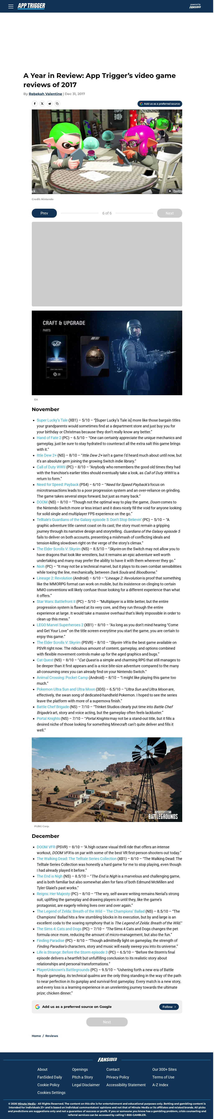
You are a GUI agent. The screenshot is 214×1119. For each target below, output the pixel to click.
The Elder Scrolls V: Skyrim (59, 549)
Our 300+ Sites (164, 1069)
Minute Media (27, 1103)
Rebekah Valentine (45, 94)
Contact (113, 1069)
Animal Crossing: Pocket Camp (62, 677)
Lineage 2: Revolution (54, 578)
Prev (44, 213)
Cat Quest (45, 660)
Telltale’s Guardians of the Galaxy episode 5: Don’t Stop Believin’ (89, 519)
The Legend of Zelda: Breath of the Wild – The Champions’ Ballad (91, 911)
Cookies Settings (51, 1092)
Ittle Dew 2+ (47, 455)
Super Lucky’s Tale (52, 420)
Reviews (51, 1036)
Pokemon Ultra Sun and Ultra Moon (66, 689)
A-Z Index (160, 1085)
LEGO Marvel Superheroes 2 (60, 625)
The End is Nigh (49, 876)
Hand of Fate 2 (49, 438)
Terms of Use (163, 1077)
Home (36, 1036)
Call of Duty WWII (51, 467)
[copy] (57, 104)
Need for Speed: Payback (58, 484)
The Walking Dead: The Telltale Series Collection (77, 858)
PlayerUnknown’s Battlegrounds (63, 970)
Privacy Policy (117, 1077)
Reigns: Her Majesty (53, 894)
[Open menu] (10, 6)
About (42, 1069)
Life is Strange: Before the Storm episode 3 (72, 952)
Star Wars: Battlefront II (56, 601)
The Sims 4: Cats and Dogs (59, 929)
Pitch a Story (82, 1077)
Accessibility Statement (126, 1085)
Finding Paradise (51, 940)
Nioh (41, 566)
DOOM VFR (46, 847)
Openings (80, 1069)
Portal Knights (48, 718)
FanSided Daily (49, 1077)
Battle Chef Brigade (53, 707)
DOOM (42, 502)
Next (170, 213)
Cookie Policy (48, 1085)
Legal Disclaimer (86, 1085)
